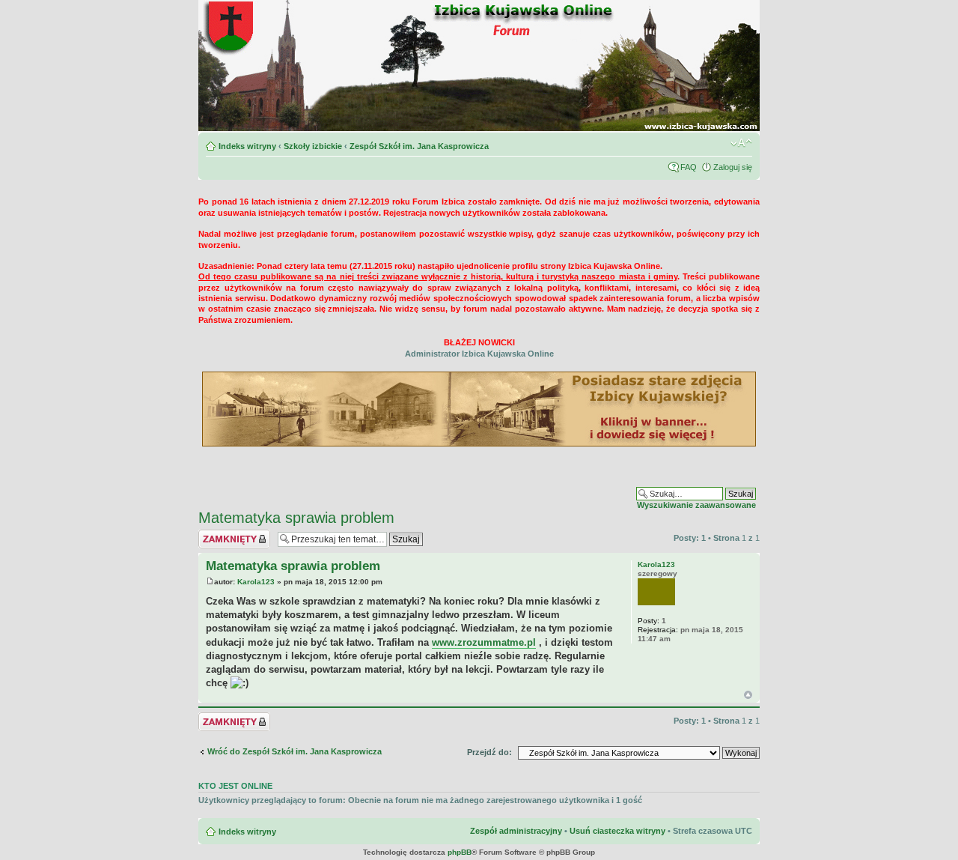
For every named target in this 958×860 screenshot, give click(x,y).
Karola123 (256, 582)
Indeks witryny (247, 146)
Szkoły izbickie (313, 146)
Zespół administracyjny (516, 830)
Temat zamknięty (231, 534)
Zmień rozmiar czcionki (741, 143)
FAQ (688, 167)
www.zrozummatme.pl (484, 642)
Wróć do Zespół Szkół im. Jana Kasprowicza (294, 751)
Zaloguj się (732, 167)
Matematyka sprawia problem (296, 517)
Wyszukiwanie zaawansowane (696, 504)
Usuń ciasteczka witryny (617, 830)
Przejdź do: (489, 752)
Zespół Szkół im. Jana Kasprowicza (419, 146)
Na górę (748, 695)
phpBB (460, 852)
